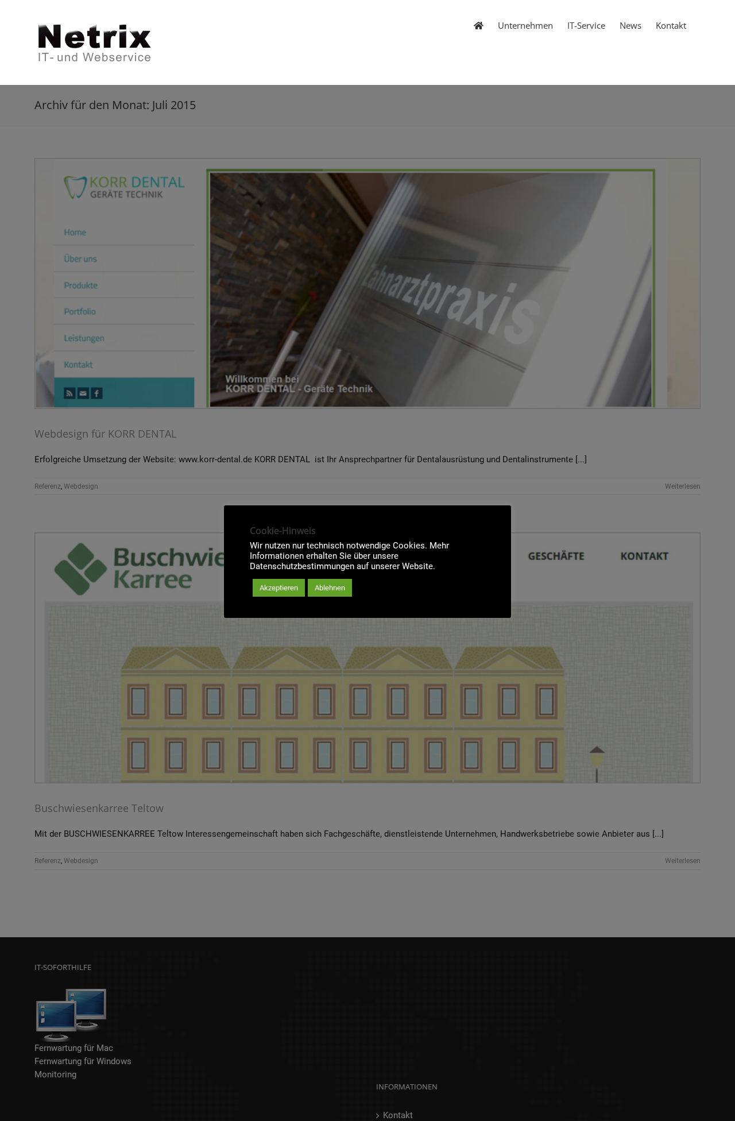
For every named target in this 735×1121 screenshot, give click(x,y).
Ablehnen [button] (330, 587)
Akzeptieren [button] (279, 587)
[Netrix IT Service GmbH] (478, 24)
